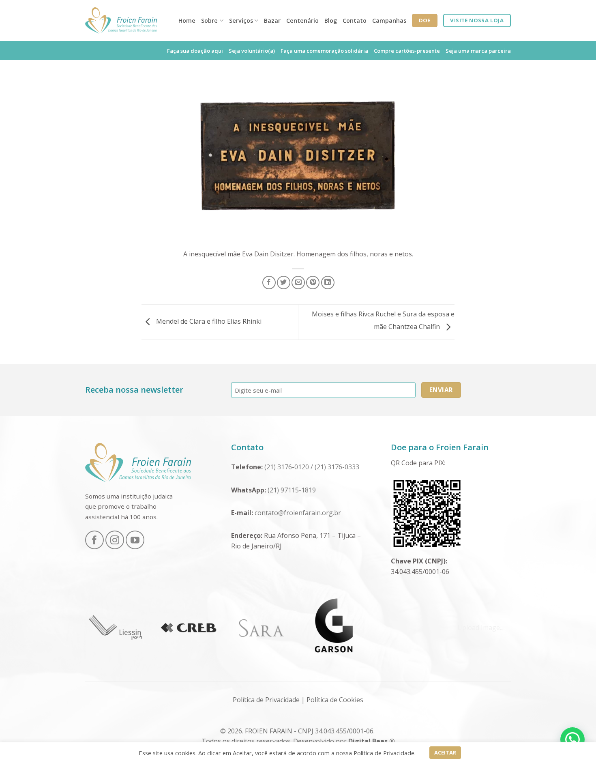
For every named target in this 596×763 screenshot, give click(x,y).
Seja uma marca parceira (478, 50)
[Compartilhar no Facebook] (269, 282)
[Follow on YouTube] (135, 540)
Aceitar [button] (445, 752)
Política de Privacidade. (385, 753)
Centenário (302, 20)
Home (186, 20)
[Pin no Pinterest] (312, 282)
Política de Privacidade (266, 699)
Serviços (241, 20)
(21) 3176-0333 (338, 466)
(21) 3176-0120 (286, 466)
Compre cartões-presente (407, 50)
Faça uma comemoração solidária (324, 50)
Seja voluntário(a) (252, 50)
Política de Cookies (335, 699)
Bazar (272, 20)
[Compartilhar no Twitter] (283, 282)
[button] (572, 739)
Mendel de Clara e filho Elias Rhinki (208, 321)
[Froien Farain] (121, 21)
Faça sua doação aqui (195, 50)
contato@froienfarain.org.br (298, 512)
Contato (355, 20)
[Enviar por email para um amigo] (298, 282)
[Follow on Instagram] (114, 540)
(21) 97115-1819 (292, 490)
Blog (330, 20)
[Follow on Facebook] (94, 540)
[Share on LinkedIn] (327, 282)
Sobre (209, 20)
